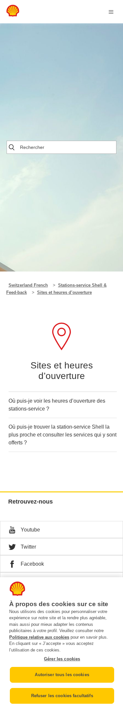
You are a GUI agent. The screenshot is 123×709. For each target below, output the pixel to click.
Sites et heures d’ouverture (64, 292)
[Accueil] (12, 15)
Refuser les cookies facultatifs (62, 695)
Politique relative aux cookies (39, 637)
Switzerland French (28, 285)
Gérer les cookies (62, 658)
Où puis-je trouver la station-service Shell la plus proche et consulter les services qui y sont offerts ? (62, 434)
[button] (61, 529)
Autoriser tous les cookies (62, 674)
